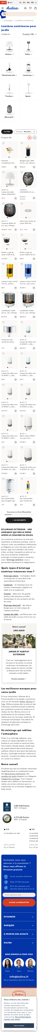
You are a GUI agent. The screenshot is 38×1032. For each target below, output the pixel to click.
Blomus (29, 702)
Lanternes (8, 585)
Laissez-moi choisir (12, 1019)
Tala (3, 704)
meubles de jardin (9, 776)
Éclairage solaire (11, 576)
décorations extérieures (15, 774)
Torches (7, 594)
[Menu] (2, 8)
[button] (19, 132)
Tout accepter (19, 1025)
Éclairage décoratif (12, 605)
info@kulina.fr (19, 977)
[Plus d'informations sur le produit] (9, 149)
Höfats (22, 702)
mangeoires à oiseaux (10, 779)
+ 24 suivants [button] (19, 520)
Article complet (18, 679)
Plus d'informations (23, 1017)
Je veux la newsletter (19, 902)
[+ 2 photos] (9, 241)
